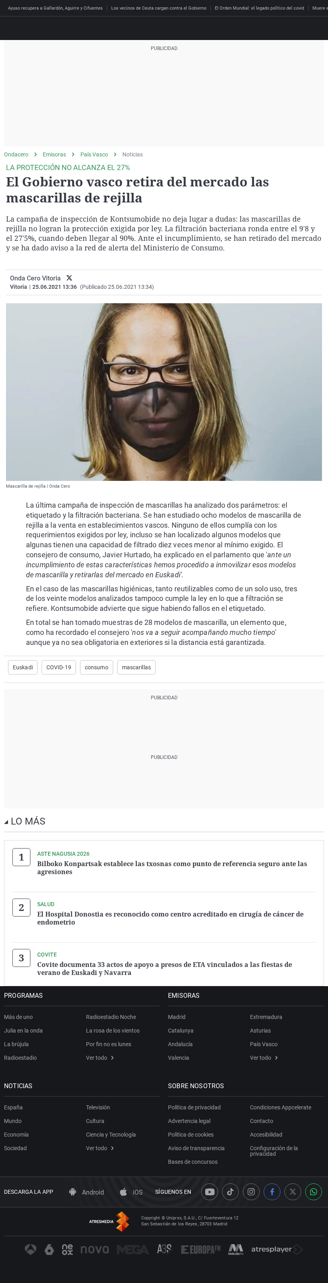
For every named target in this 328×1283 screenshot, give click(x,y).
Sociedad (15, 1148)
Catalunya (181, 1030)
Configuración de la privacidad (274, 1151)
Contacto (261, 1121)
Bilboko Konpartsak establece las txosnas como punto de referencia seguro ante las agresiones (172, 867)
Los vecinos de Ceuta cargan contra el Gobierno (158, 8)
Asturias (260, 1030)
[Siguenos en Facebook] (272, 1191)
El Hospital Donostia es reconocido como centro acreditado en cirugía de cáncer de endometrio (170, 918)
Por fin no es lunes (108, 1044)
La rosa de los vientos (113, 1030)
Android (92, 1192)
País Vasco (94, 154)
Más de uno (18, 1017)
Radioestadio (20, 1058)
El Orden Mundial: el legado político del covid (259, 8)
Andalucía (180, 1044)
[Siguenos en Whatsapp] (313, 1191)
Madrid (177, 1017)
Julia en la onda (23, 1030)
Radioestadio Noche (111, 1017)
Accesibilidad (266, 1134)
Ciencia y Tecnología (111, 1134)
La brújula (16, 1044)
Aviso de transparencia (196, 1148)
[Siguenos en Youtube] (209, 1191)
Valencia (178, 1058)
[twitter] (69, 278)
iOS (137, 1192)
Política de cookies (191, 1134)
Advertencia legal (189, 1121)
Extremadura (266, 1017)
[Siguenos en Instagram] (251, 1191)
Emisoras (54, 154)
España (13, 1107)
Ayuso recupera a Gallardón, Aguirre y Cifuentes (55, 8)
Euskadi (23, 667)
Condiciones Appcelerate (280, 1107)
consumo (96, 667)
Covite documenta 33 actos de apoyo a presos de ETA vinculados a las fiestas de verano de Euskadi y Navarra (164, 968)
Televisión (98, 1107)
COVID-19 (58, 667)
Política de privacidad (194, 1107)
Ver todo (96, 1058)
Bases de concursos (193, 1162)
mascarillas (136, 667)
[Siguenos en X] (292, 1191)
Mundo (13, 1121)
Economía (16, 1134)
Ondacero (16, 154)
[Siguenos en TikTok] (230, 1191)
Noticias (132, 154)
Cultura (95, 1121)
